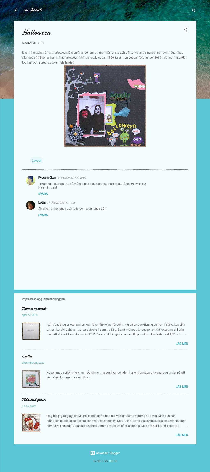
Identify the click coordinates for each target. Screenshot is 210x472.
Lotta (42, 202)
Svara (43, 194)
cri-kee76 (33, 9)
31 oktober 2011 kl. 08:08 (72, 177)
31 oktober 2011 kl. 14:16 (61, 202)
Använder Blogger (107, 453)
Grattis (27, 356)
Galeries (113, 461)
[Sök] (193, 11)
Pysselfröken (47, 177)
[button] (185, 30)
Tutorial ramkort (34, 308)
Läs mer (182, 344)
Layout (36, 160)
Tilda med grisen (33, 399)
